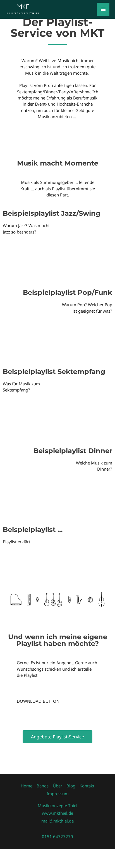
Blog (70, 786)
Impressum (58, 793)
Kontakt (87, 786)
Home (26, 786)
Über (57, 786)
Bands (43, 786)
